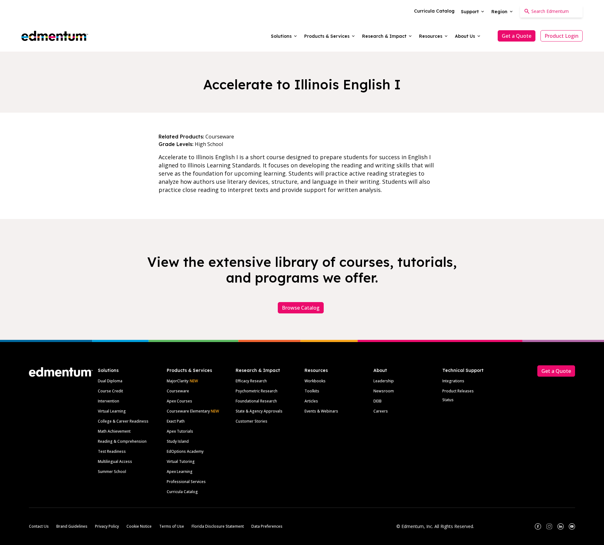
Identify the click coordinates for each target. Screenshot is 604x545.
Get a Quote (516, 35)
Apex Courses (179, 401)
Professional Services (186, 481)
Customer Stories (251, 421)
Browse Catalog (301, 307)
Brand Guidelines (71, 526)
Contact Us (39, 526)
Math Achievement (114, 431)
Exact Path (176, 421)
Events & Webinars (321, 411)
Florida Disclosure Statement (218, 526)
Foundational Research (256, 401)
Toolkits (312, 391)
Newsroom (383, 391)
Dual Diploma (110, 381)
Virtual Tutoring (181, 461)
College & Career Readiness (123, 421)
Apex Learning (180, 471)
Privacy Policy (107, 526)
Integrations (453, 381)
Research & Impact (258, 370)
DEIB (377, 401)
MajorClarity (177, 381)
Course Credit (110, 391)
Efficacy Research (251, 381)
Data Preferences (266, 526)
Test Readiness (112, 451)
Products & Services (189, 370)
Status (448, 399)
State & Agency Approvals (259, 411)
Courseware (178, 391)
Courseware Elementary (193, 411)
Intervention (108, 401)
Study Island (178, 441)
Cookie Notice (139, 526)
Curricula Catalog (182, 491)
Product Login (562, 35)
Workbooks (315, 381)
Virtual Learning (112, 411)
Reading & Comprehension (122, 441)
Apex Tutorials (180, 431)
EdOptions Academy (185, 451)
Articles (311, 401)
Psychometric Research (256, 391)
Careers (380, 411)
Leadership (383, 381)
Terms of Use (171, 526)
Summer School (112, 471)
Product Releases (458, 391)
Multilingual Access (115, 461)
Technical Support (463, 370)
